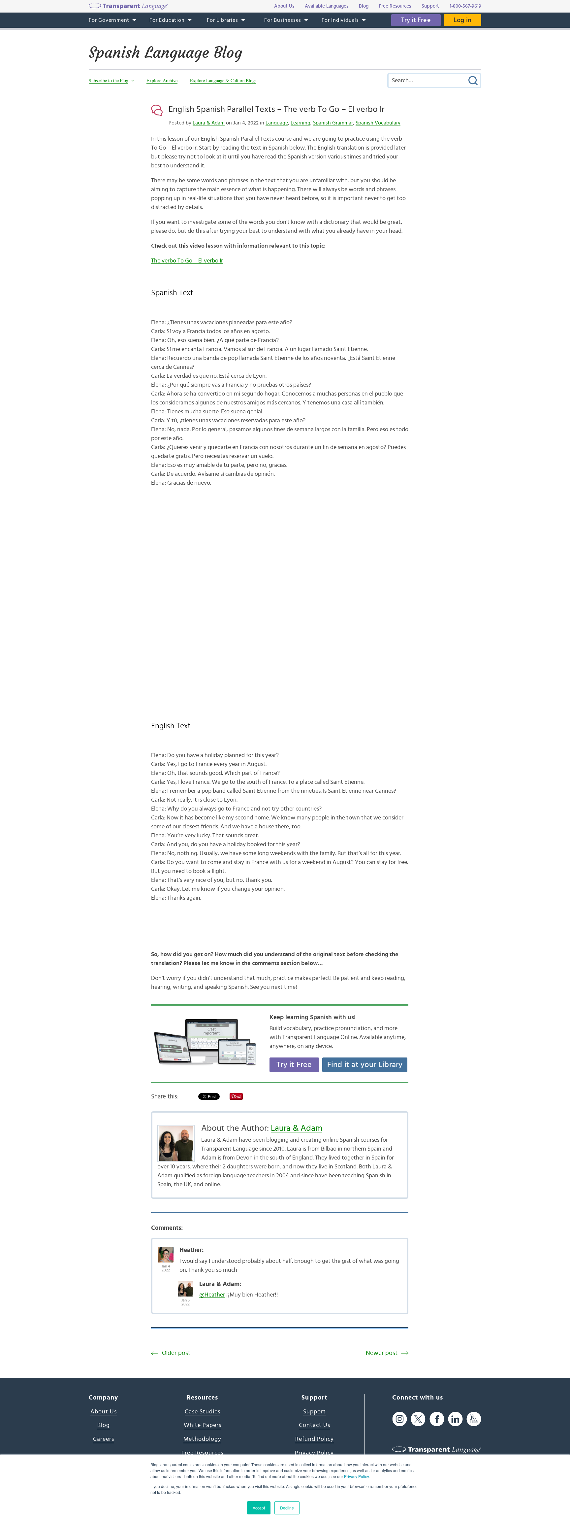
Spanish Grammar (333, 122)
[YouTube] (473, 1419)
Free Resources (202, 1453)
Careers (103, 1439)
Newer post (381, 1353)
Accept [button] (259, 1507)
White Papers (202, 1425)
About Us (103, 1412)
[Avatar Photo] (166, 1251)
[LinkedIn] (455, 1419)
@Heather (212, 1295)
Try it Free (416, 20)
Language (277, 122)
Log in (462, 20)
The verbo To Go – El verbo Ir (187, 261)
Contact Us (314, 1425)
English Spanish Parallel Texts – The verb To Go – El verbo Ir (276, 109)
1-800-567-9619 (465, 6)
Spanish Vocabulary (378, 122)
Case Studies (202, 1412)
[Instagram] (399, 1419)
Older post (176, 1353)
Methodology (202, 1439)
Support (314, 1412)
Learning (300, 122)
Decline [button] (287, 1507)
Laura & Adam (209, 122)
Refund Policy (314, 1439)
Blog (103, 1425)
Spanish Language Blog (165, 52)
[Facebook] (436, 1419)
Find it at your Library (365, 1065)
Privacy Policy (356, 1476)
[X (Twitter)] (418, 1419)
